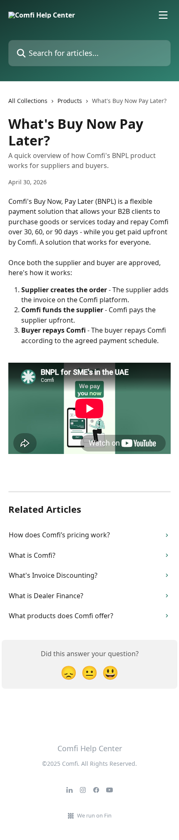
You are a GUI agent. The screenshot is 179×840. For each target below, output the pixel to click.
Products (69, 101)
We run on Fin (94, 815)
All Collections (27, 101)
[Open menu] (163, 15)
